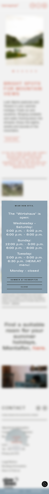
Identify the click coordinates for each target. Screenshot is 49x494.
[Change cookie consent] (45, 484)
